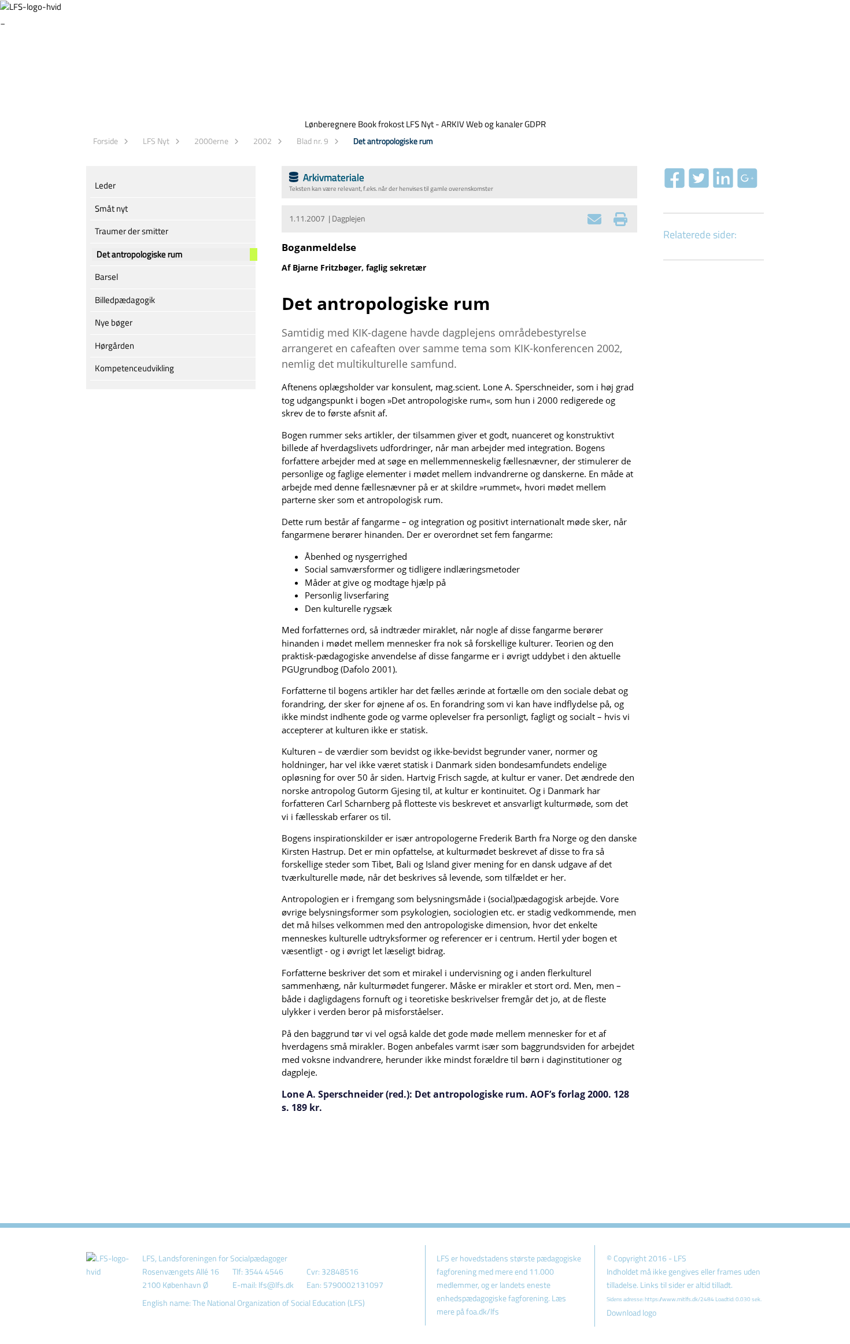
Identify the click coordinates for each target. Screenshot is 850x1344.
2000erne (211, 141)
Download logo (631, 1313)
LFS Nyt (156, 141)
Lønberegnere (330, 124)
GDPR (535, 124)
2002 (262, 141)
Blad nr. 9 (312, 141)
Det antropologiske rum (393, 141)
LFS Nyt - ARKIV (435, 124)
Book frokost (381, 124)
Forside (105, 141)
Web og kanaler (494, 124)
